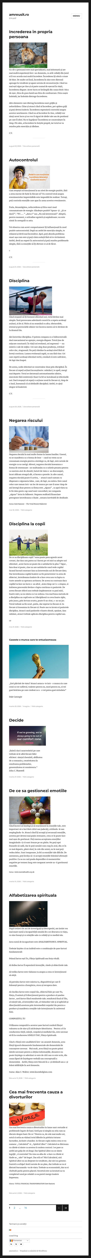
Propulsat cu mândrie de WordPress (33, 1251)
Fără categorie (26, 510)
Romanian (17, 1240)
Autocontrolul (23, 159)
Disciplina (19, 280)
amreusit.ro (19, 15)
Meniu (76, 16)
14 (26, 1207)
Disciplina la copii (27, 523)
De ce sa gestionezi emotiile (38, 790)
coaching (13, 1236)
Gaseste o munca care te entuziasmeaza (32, 639)
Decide (16, 720)
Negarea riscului (26, 420)
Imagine (26, 706)
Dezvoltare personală (31, 146)
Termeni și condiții (17, 1224)
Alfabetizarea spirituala (33, 895)
